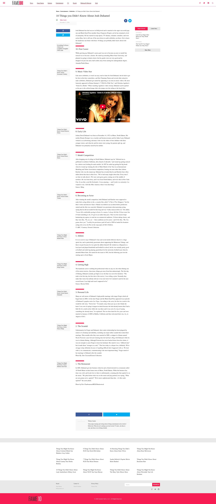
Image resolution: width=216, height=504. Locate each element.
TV (68, 3)
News (31, 3)
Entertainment (59, 3)
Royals (75, 3)
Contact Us (76, 483)
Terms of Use (94, 486)
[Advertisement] (103, 399)
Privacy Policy (94, 483)
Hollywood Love (60, 488)
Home (57, 11)
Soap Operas (40, 3)
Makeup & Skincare (85, 3)
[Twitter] (130, 20)
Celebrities (72, 11)
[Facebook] (125, 20)
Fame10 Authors (77, 486)
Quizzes (50, 3)
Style (96, 3)
